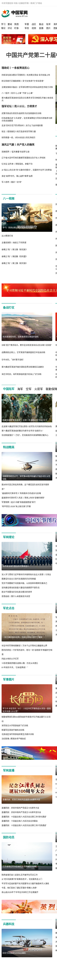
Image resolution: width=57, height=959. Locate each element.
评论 (10, 28)
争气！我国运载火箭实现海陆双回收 (18, 227)
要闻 (10, 24)
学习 (3, 24)
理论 (3, 28)
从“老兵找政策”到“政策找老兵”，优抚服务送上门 (22, 879)
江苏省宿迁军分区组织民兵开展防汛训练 (20, 866)
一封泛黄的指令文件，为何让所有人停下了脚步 (22, 637)
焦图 (16, 24)
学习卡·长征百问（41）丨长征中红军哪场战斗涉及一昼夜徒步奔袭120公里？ (27, 710)
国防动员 (8, 837)
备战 (41, 24)
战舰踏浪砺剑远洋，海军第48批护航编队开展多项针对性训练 (26, 477)
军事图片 (8, 679)
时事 (16, 28)
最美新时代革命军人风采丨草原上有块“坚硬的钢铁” (23, 497)
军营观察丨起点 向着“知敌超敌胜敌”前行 (19, 502)
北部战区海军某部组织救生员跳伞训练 (18, 734)
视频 (34, 28)
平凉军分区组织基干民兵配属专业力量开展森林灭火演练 (25, 883)
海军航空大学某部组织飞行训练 (15, 725)
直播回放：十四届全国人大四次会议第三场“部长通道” (24, 816)
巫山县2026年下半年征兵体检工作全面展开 (20, 892)
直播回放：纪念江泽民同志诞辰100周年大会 (21, 799)
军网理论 (8, 537)
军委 (27, 24)
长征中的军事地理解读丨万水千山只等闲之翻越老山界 (24, 645)
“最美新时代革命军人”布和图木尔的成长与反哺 (21, 493)
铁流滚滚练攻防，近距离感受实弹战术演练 (21, 336)
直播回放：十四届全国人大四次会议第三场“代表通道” (24, 825)
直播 (41, 28)
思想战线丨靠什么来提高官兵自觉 (16, 596)
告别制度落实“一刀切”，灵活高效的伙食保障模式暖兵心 (25, 435)
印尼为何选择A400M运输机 (14, 953)
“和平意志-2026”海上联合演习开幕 (16, 506)
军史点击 (8, 608)
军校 (27, 28)
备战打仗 (8, 307)
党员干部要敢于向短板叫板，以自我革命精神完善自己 (24, 583)
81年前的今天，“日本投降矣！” (15, 667)
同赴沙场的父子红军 (10, 658)
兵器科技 (8, 924)
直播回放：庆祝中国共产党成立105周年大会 (20, 807)
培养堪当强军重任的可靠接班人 (16, 566)
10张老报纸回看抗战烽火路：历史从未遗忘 (20, 663)
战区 (34, 24)
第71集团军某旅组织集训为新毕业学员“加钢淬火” (22, 430)
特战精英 (8, 447)
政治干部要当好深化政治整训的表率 (17, 591)
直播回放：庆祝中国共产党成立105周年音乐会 (21, 812)
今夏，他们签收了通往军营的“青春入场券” (19, 887)
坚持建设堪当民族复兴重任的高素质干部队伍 (21, 587)
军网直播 (8, 770)
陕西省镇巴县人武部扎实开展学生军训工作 (20, 874)
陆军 (48, 24)
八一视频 (8, 198)
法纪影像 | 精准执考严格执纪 (14, 738)
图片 (48, 28)
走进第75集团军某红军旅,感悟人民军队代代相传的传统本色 (27, 426)
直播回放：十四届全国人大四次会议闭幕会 (20, 820)
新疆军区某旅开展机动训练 (13, 729)
